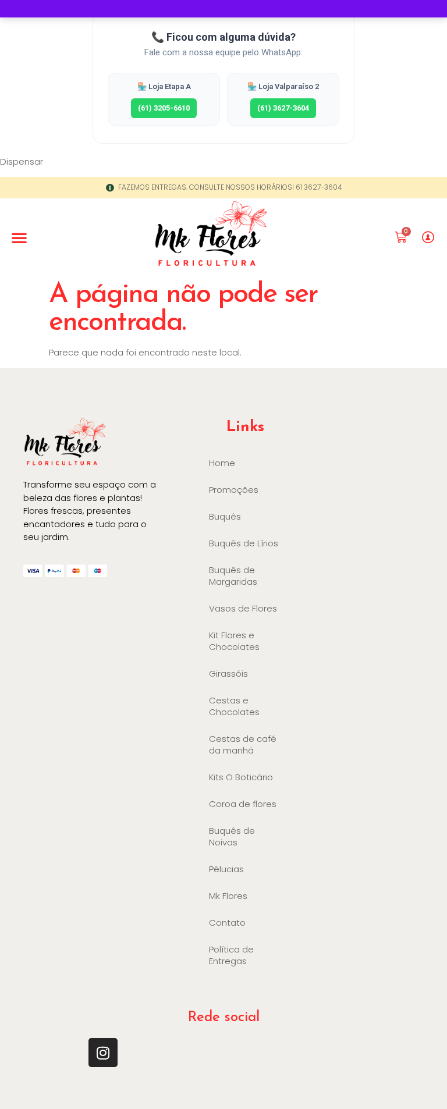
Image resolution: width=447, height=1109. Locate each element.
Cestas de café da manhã (242, 744)
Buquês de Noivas (232, 836)
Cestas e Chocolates (234, 706)
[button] (19, 237)
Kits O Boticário (241, 777)
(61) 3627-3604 (283, 108)
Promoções (233, 490)
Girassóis (228, 673)
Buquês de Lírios (243, 543)
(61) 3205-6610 (164, 108)
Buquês (225, 516)
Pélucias (226, 869)
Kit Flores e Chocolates (234, 641)
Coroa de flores (242, 804)
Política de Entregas (231, 955)
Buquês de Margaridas (233, 576)
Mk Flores (228, 896)
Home (222, 463)
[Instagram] (103, 1052)
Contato (227, 922)
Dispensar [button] (21, 161)
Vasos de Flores (243, 608)
